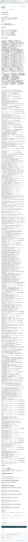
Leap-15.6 (3, 530)
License (26, 540)
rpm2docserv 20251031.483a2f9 (20, 540)
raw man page (4, 520)
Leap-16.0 (3, 528)
